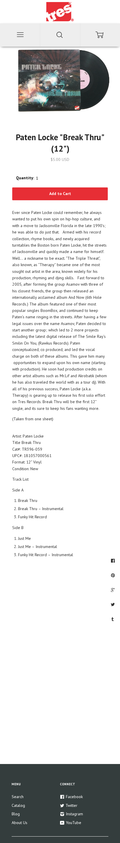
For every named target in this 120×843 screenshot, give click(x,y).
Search (18, 796)
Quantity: (25, 177)
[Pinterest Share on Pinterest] (114, 575)
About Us (19, 822)
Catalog (18, 805)
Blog (16, 813)
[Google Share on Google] (114, 589)
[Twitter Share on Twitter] (113, 604)
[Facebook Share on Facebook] (114, 560)
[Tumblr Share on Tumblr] (113, 619)
